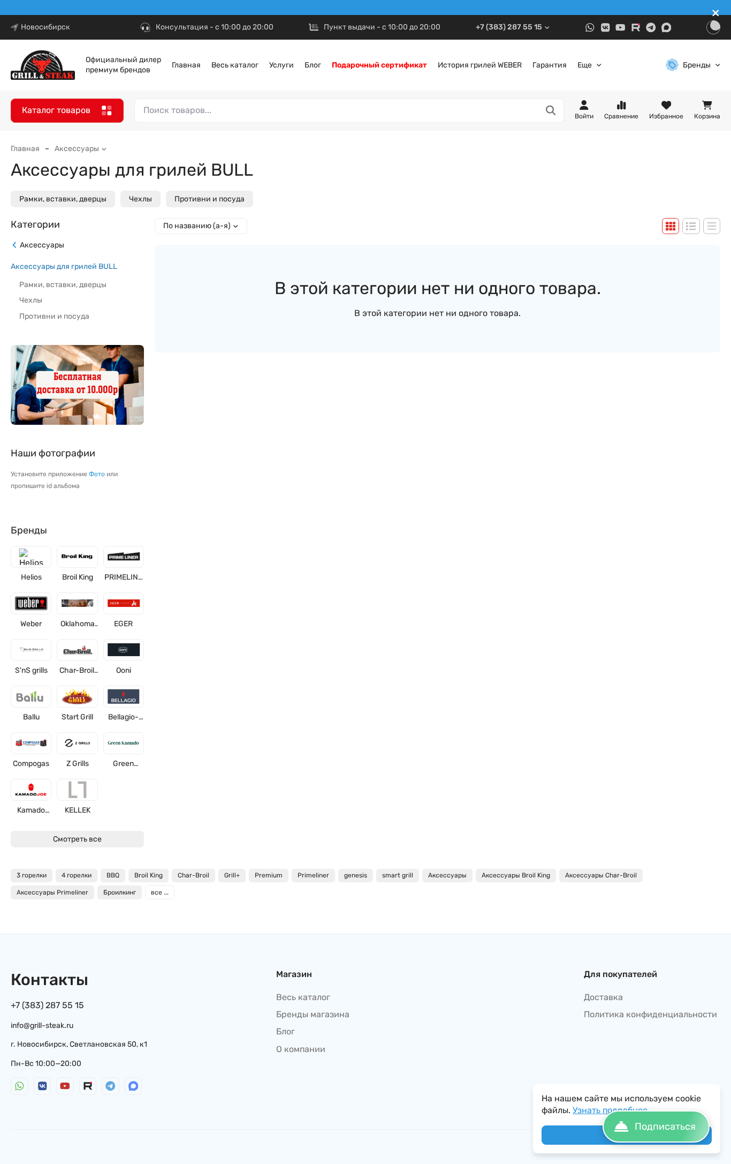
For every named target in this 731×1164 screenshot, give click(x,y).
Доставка (603, 997)
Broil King (148, 875)
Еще (584, 65)
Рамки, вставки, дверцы (62, 199)
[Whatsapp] (590, 27)
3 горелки (32, 875)
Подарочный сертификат (379, 65)
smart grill (397, 875)
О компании (300, 1049)
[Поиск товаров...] (551, 111)
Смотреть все (77, 838)
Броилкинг (119, 892)
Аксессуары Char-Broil (601, 875)
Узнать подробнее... (613, 1110)
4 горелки (77, 875)
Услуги (281, 65)
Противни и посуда (209, 199)
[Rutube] (636, 27)
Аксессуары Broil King (516, 875)
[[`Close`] (716, 13)
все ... (160, 892)
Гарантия (549, 65)
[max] (666, 27)
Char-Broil (193, 875)
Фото (97, 474)
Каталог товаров (56, 110)
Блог (312, 65)
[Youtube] (620, 27)
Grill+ (232, 875)
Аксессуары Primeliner (52, 892)
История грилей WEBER (480, 65)
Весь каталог (234, 65)
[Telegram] (651, 27)
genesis (355, 875)
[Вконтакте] (605, 27)
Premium (269, 875)
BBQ (112, 875)
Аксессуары (77, 148)
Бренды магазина (312, 1014)
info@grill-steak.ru (42, 1025)
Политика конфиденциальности (650, 1014)
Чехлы (140, 199)
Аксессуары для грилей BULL (64, 266)
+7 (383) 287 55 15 (509, 27)
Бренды (697, 65)
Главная (186, 65)
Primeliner (313, 875)
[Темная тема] (713, 27)
